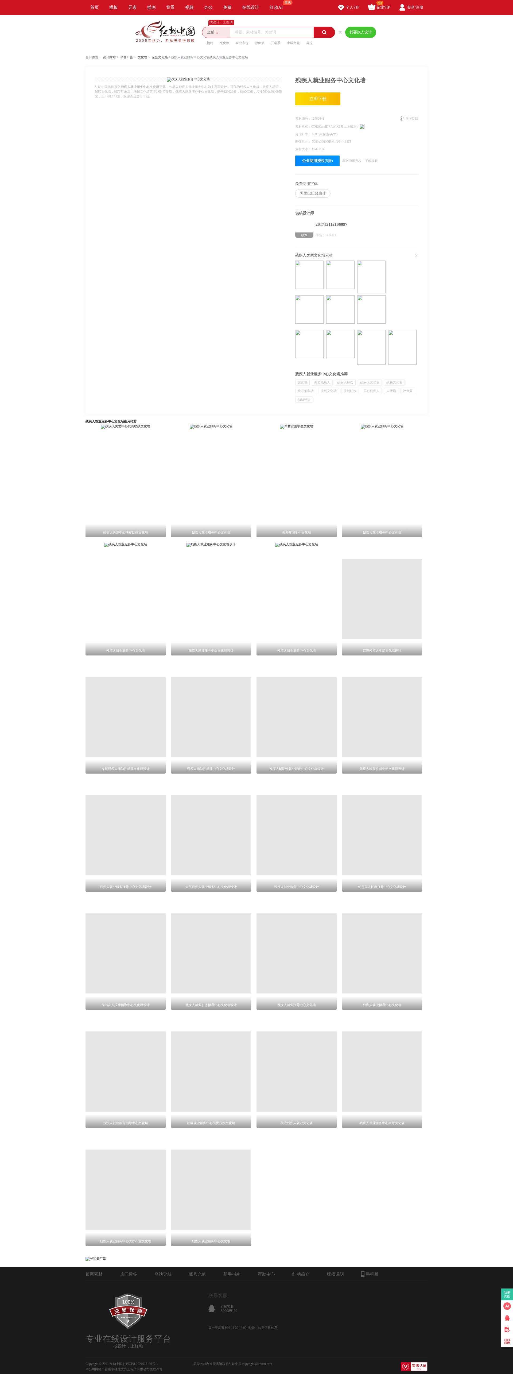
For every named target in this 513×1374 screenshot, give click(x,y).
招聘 (210, 43)
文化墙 (224, 43)
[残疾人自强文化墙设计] (340, 312)
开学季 (276, 43)
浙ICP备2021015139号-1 (141, 1364)
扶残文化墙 (329, 391)
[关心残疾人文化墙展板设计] (402, 347)
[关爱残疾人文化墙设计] (309, 278)
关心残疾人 (371, 391)
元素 (132, 7)
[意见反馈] (507, 1330)
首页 (94, 7)
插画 (151, 7)
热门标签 (128, 1274)
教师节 (260, 43)
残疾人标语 (345, 382)
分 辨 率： (303, 134)
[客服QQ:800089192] (507, 1318)
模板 (113, 7)
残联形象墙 (306, 391)
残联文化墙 (394, 382)
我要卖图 (507, 1294)
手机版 (372, 1274)
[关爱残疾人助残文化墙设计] (309, 312)
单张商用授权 (352, 161)
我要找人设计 (360, 32)
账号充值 (197, 1274)
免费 (227, 7)
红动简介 (300, 1274)
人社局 (391, 391)
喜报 (309, 43)
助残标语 (304, 399)
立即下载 (318, 98)
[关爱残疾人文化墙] (340, 278)
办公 (208, 7)
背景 (170, 7)
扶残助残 (350, 391)
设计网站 (109, 57)
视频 (189, 7)
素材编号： (303, 119)
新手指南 (231, 1274)
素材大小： (303, 149)
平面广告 (126, 57)
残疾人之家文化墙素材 (314, 255)
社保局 (408, 391)
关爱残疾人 (322, 382)
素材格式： (303, 127)
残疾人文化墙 (369, 382)
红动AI (276, 7)
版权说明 (335, 1274)
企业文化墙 (160, 57)
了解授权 (371, 161)
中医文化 (293, 43)
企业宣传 (242, 43)
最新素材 (94, 1274)
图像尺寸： (303, 141)
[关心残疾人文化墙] (371, 347)
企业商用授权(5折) (317, 161)
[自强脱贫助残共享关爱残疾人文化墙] (340, 347)
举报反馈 (411, 119)
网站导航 (163, 1274)
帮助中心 (266, 1274)
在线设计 (250, 7)
